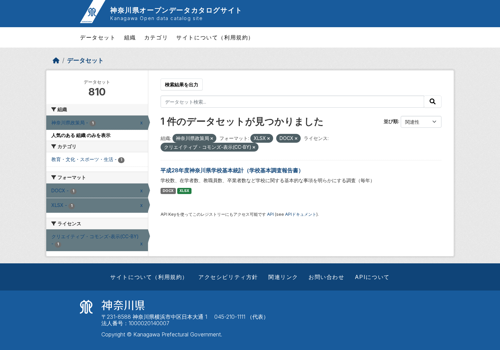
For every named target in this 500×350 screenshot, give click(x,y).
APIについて (372, 277)
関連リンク (283, 277)
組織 (130, 37)
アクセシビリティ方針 (228, 277)
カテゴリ (156, 37)
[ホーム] (56, 60)
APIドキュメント (300, 214)
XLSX (184, 191)
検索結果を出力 (181, 84)
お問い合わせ (327, 277)
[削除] (212, 138)
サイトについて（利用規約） (215, 37)
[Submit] (432, 101)
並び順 (391, 121)
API (270, 214)
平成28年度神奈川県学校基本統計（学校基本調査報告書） (232, 170)
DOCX (168, 191)
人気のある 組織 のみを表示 (81, 135)
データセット (98, 37)
